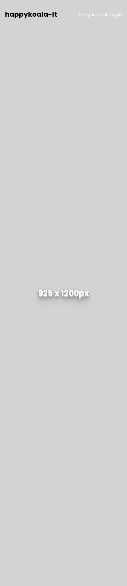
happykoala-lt (31, 14)
